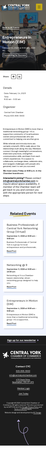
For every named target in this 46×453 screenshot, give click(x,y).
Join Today (23, 393)
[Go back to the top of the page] (23, 432)
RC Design (37, 413)
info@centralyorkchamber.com (19, 180)
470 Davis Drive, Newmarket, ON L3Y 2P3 (23, 380)
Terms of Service (20, 409)
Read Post (11, 251)
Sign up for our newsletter (21, 340)
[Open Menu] (39, 7)
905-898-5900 (23, 371)
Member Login (23, 388)
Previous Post (10, 207)
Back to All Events (10, 27)
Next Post (37, 207)
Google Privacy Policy (30, 407)
